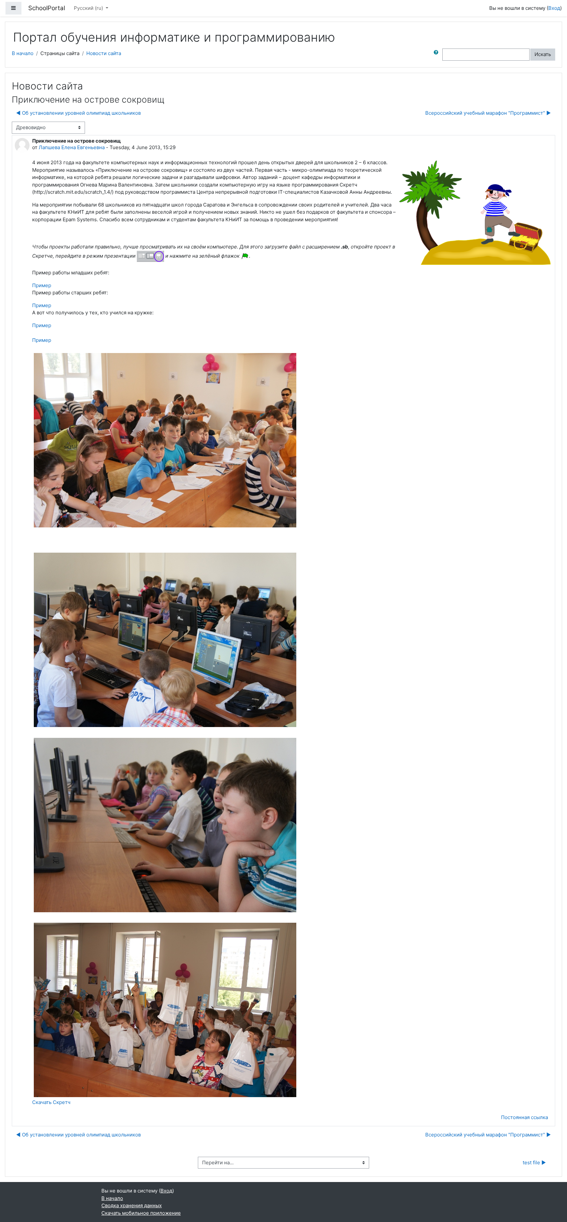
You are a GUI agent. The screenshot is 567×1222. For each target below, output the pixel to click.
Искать (543, 54)
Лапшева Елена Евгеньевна (72, 147)
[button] (437, 55)
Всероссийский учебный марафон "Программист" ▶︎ (488, 113)
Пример (41, 285)
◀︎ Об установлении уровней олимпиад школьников (78, 113)
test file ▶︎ (534, 1162)
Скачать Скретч (51, 1102)
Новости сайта (103, 53)
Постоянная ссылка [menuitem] (524, 1117)
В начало (22, 53)
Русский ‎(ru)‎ (89, 8)
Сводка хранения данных (131, 1205)
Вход (554, 8)
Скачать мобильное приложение (141, 1213)
